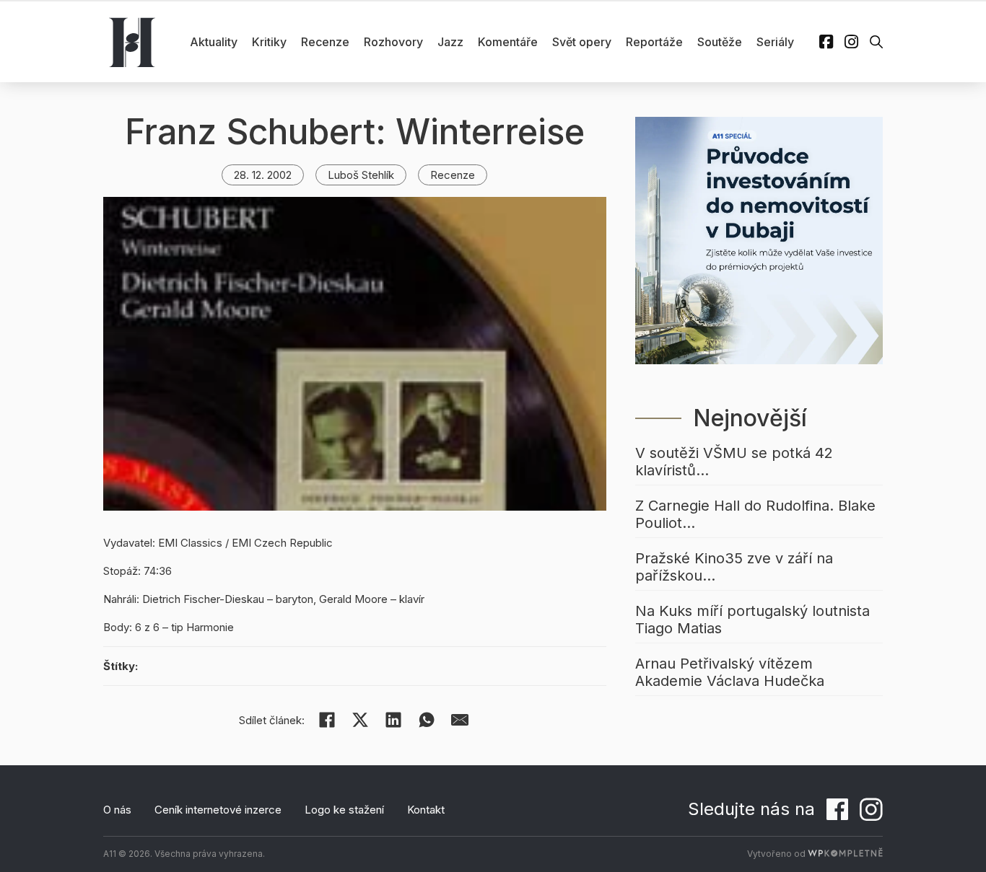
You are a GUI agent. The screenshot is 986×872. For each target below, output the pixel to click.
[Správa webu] (845, 853)
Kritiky (269, 42)
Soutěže (719, 42)
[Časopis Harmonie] (132, 42)
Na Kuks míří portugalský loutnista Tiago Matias (752, 619)
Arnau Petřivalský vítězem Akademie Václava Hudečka (729, 672)
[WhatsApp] (426, 720)
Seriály (775, 42)
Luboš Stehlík (361, 175)
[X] (360, 720)
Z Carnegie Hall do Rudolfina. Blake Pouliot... (755, 514)
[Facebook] (327, 720)
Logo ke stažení (344, 809)
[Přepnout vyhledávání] (876, 41)
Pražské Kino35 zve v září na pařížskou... (734, 567)
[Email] (460, 720)
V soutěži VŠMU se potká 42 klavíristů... (734, 461)
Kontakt (426, 809)
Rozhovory (393, 42)
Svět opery (581, 42)
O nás (117, 809)
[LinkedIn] (393, 720)
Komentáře (508, 42)
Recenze (325, 42)
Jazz (450, 42)
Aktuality (213, 42)
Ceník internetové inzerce (218, 809)
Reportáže (654, 42)
